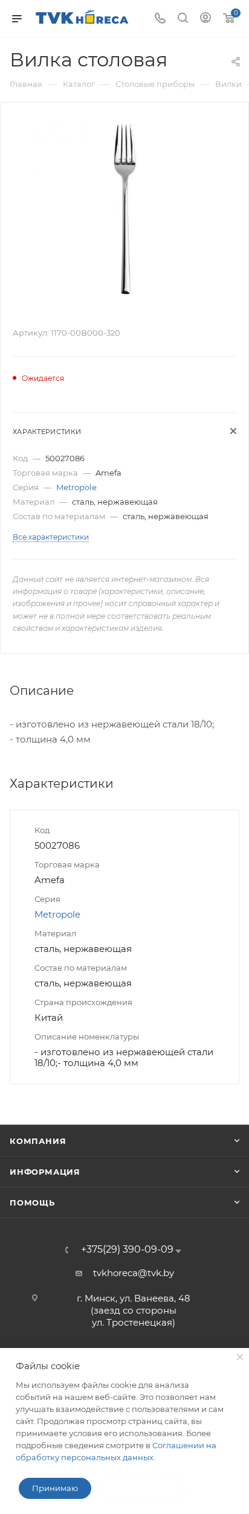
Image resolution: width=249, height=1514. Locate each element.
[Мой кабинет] (205, 19)
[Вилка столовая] (124, 208)
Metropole (76, 487)
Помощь (32, 1202)
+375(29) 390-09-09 (127, 1249)
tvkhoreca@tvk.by (133, 1273)
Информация (45, 1172)
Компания (38, 1141)
